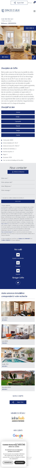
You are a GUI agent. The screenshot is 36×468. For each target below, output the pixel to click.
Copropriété (18, 121)
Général (18, 112)
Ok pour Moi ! (20, 462)
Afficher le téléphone (19, 172)
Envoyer (18, 201)
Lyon (12, 18)
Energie (18, 130)
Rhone (9, 18)
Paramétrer (8, 462)
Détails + (18, 117)
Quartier (18, 135)
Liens (26, 458)
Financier (18, 126)
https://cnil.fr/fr (4, 223)
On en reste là (19, 443)
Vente (6, 18)
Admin (29, 458)
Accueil (2, 18)
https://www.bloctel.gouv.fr (6, 232)
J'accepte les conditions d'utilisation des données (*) (13, 198)
